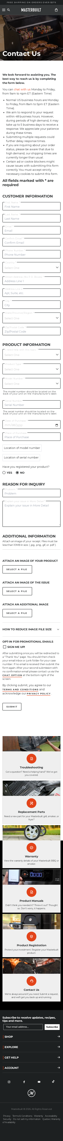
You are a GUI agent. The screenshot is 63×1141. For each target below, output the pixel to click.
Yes (9, 472)
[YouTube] (39, 1082)
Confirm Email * (14, 238)
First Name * (12, 202)
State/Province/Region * (19, 313)
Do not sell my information (27, 1119)
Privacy (7, 1116)
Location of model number (22, 448)
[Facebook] (24, 1082)
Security (7, 1119)
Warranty (39, 1116)
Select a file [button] (17, 569)
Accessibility (51, 1116)
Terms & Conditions (22, 1116)
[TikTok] (54, 1082)
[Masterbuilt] (31, 10)
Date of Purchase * (16, 420)
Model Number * (15, 378)
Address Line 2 (13, 289)
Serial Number (13, 401)
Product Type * (14, 364)
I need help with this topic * (21, 349)
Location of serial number (21, 457)
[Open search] (8, 10)
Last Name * (12, 214)
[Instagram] (9, 1082)
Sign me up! (16, 647)
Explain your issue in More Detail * (25, 501)
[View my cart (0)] (56, 10)
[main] (31, 505)
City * (8, 301)
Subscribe (52, 1027)
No (22, 472)
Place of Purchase (16, 433)
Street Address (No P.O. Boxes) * (24, 277)
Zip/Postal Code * (15, 327)
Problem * (11, 489)
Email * (9, 226)
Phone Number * (15, 250)
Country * (10, 262)
